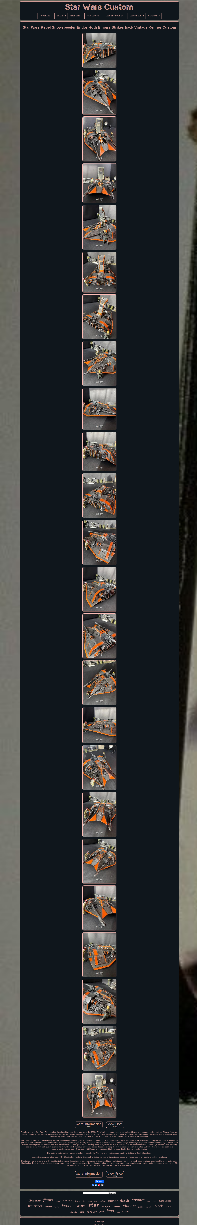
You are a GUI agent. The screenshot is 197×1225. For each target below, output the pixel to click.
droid (58, 1201)
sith (82, 1212)
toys (118, 1212)
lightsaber (35, 1206)
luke (168, 1206)
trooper (106, 1206)
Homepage (99, 1221)
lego (110, 1210)
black (159, 1206)
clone (116, 1206)
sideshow (113, 1200)
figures (77, 1201)
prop (154, 1201)
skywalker (74, 1212)
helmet (90, 1201)
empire (48, 1206)
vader (56, 1207)
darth (124, 1200)
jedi (101, 1211)
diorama (34, 1200)
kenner (68, 1206)
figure (48, 1200)
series (67, 1200)
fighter (140, 1207)
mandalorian (165, 1200)
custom (138, 1199)
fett (84, 1201)
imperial (149, 1207)
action (102, 1201)
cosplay (91, 1212)
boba (95, 1201)
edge (148, 1201)
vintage (129, 1205)
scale (125, 1211)
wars (81, 1205)
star (93, 1205)
